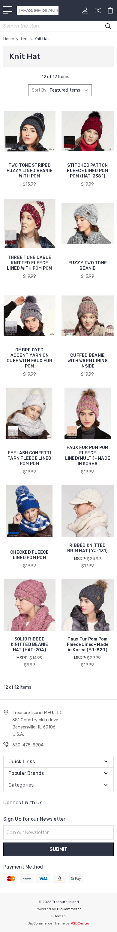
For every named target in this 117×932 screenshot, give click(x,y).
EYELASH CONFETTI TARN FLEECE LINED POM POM (29, 458)
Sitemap (58, 916)
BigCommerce (69, 909)
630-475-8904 (28, 745)
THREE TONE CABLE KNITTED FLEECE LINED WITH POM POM (29, 263)
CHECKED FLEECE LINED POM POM (29, 555)
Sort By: (39, 90)
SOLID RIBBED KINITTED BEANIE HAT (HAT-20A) (29, 644)
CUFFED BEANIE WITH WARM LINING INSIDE (88, 361)
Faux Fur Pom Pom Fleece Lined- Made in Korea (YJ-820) (88, 644)
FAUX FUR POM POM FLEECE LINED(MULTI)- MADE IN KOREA (87, 455)
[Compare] (97, 12)
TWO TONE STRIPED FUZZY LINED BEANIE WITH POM (30, 171)
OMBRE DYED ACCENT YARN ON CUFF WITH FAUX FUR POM (29, 358)
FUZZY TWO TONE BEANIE (87, 265)
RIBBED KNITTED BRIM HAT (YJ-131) (87, 548)
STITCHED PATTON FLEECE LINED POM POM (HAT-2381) (87, 171)
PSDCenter (80, 923)
